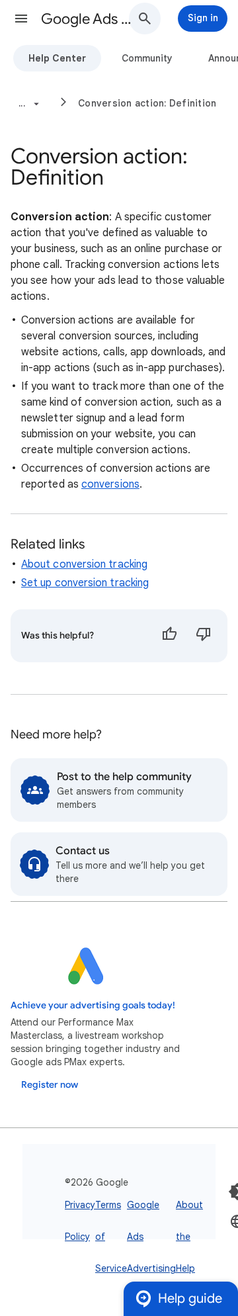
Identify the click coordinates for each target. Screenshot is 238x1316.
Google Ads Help (90, 19)
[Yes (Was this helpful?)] (169, 635)
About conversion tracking (84, 564)
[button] (21, 18)
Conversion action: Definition (147, 103)
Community (147, 58)
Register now (49, 1084)
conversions (110, 484)
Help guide (190, 1298)
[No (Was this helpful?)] (203, 635)
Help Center (57, 58)
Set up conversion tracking (85, 583)
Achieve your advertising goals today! (93, 1005)
